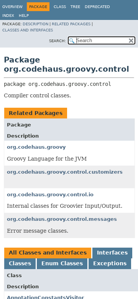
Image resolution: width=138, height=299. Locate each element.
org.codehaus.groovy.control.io (50, 194)
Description (35, 24)
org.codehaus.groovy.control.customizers (65, 172)
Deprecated (97, 7)
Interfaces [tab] (112, 253)
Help (24, 15)
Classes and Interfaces (27, 30)
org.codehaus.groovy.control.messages (62, 219)
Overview (12, 7)
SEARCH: (57, 41)
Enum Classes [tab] (62, 263)
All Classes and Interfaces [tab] (48, 253)
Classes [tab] (20, 263)
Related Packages (71, 24)
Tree (75, 7)
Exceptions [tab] (110, 263)
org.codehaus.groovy (36, 147)
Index (8, 15)
